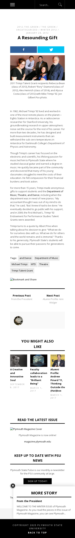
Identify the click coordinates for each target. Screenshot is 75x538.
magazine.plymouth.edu (37, 441)
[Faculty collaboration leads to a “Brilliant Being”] (38, 360)
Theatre (43, 264)
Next (70, 367)
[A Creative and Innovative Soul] (18, 360)
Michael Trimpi (19, 264)
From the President (21, 299)
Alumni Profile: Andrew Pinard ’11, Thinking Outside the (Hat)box (57, 380)
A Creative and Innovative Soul (16, 375)
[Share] (23, 49)
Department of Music (46, 258)
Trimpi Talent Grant (22, 270)
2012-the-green (28, 26)
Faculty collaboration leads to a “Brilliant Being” (38, 376)
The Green (49, 26)
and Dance (25, 258)
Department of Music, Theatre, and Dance (36, 193)
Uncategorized (27, 29)
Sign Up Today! (37, 481)
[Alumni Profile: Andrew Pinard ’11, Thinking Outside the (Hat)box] (58, 360)
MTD (33, 264)
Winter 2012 (49, 29)
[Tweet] (51, 49)
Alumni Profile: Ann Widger (53, 300)
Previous (4, 367)
